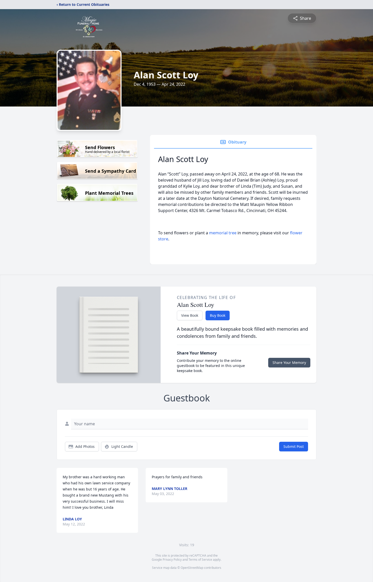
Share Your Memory (289, 362)
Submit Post (293, 446)
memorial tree (222, 233)
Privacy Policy (172, 559)
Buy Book (217, 315)
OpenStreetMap (192, 568)
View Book (189, 315)
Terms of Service (200, 559)
